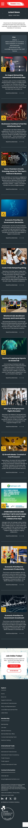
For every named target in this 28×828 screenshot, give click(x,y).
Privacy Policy (16, 792)
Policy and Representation (8, 706)
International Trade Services (9, 703)
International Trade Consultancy (10, 755)
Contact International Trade (9, 764)
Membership (4, 724)
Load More (14, 641)
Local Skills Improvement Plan (9, 709)
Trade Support (5, 761)
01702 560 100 (14, 671)
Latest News (4, 713)
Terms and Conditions (6, 792)
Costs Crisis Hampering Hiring (14, 268)
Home (10, 15)
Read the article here (11, 93)
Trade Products (5, 758)
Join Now (3, 727)
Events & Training (5, 740)
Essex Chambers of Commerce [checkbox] (15, 43)
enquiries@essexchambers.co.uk (10, 779)
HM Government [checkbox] (14, 45)
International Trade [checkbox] (14, 47)
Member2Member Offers (8, 734)
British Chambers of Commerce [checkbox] (15, 42)
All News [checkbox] (14, 40)
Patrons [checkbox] (14, 51)
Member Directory (6, 730)
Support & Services (6, 700)
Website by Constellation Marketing (10, 802)
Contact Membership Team (9, 737)
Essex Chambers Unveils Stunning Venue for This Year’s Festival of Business (14, 171)
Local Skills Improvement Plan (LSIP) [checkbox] (15, 49)
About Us (3, 697)
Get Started (14, 666)
